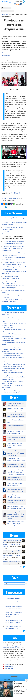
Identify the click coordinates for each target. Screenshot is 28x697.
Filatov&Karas (14, 193)
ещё (21, 567)
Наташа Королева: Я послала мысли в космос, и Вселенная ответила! (14, 445)
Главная (3, 14)
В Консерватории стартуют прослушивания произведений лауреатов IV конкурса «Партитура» (14, 349)
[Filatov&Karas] (14, 79)
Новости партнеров (9, 668)
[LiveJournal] (10, 204)
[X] (8, 204)
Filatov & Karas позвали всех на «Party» (14, 241)
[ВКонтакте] (2, 204)
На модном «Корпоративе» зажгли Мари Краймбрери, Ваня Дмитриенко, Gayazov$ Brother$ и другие (13, 248)
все (21, 631)
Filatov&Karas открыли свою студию (13, 244)
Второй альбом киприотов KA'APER (11, 551)
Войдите (4, 198)
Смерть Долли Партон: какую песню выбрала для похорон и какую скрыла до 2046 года (14, 319)
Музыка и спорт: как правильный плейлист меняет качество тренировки (14, 614)
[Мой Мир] (6, 204)
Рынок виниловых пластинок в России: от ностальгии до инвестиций (13, 601)
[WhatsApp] (14, 204)
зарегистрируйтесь (13, 198)
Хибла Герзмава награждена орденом (13, 353)
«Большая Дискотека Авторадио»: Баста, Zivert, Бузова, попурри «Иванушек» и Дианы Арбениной (16, 472)
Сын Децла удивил (8, 327)
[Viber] (12, 204)
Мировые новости (9, 666)
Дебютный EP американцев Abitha (11, 562)
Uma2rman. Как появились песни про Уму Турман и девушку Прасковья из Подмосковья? (15, 524)
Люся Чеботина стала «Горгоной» (12, 392)
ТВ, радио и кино (5, 55)
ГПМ (20, 193)
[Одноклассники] (4, 204)
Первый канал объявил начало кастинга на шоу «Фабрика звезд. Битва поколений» (15, 453)
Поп (7, 14)
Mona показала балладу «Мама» (12, 390)
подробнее (7, 664)
